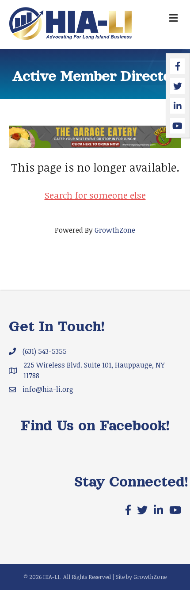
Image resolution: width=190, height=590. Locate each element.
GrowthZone (115, 230)
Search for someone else (95, 195)
